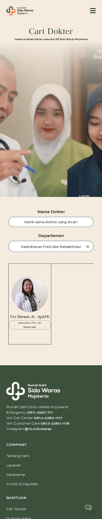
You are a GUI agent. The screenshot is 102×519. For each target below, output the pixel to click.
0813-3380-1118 (55, 423)
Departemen (51, 235)
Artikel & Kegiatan (22, 484)
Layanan (13, 465)
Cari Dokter (16, 509)
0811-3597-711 (40, 412)
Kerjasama (15, 474)
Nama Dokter (51, 211)
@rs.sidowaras (38, 428)
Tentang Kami (18, 455)
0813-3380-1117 (48, 417)
